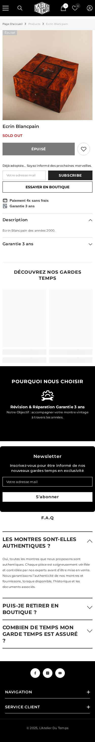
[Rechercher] (20, 8)
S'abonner (47, 496)
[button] (47, 542)
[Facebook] (35, 673)
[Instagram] (47, 673)
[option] (47, 75)
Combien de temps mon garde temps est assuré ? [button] (40, 634)
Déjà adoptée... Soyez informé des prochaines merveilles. (47, 166)
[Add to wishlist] (83, 149)
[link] (24, 352)
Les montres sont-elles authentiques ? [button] (40, 542)
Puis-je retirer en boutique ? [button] (31, 609)
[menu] (6, 8)
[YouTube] (60, 673)
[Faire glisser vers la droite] (86, 408)
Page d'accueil (13, 24)
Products (34, 24)
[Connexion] (89, 8)
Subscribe (70, 175)
